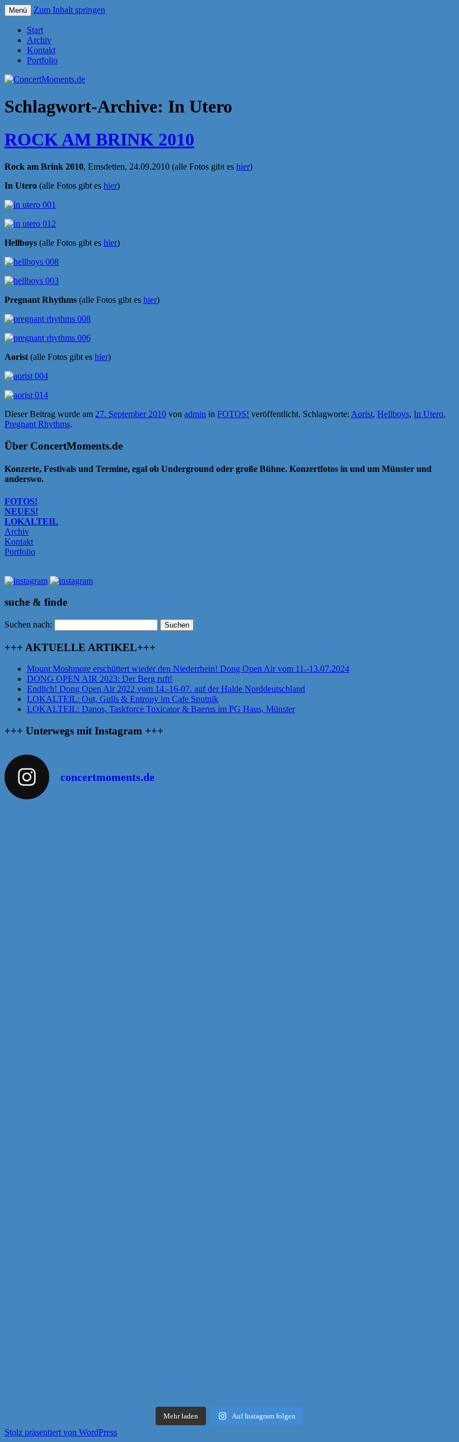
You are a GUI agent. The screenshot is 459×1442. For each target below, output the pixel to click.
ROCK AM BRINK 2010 (99, 139)
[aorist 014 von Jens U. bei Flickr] (26, 395)
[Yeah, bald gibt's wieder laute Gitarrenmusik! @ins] (116, 1299)
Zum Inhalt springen (69, 10)
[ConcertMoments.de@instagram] (71, 581)
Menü (18, 10)
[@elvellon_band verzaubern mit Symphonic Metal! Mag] (343, 1051)
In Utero (428, 414)
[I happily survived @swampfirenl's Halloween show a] (116, 848)
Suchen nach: (28, 624)
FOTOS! (233, 414)
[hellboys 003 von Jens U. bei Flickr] (31, 280)
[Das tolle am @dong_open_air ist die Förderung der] (116, 998)
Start (35, 30)
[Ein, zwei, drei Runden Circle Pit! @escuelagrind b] (116, 1246)
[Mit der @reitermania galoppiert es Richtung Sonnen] (116, 1189)
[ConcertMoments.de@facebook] (26, 581)
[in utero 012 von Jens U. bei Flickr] (30, 223)
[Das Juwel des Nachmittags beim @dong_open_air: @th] (116, 1051)
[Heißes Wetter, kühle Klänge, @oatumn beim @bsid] (116, 926)
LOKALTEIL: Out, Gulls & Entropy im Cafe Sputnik (122, 699)
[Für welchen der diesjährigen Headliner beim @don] (343, 1362)
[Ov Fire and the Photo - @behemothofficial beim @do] (343, 936)
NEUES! (21, 511)
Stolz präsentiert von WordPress (60, 1432)
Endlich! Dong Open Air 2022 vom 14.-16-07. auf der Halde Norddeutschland (166, 689)
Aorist (362, 414)
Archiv (39, 40)
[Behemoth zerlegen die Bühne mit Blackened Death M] (343, 1146)
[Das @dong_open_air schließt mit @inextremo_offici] (116, 1099)
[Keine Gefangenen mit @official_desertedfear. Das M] (343, 1194)
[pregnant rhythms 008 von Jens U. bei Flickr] (47, 319)
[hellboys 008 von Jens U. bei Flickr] (31, 261)
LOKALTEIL (31, 521)
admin (195, 414)
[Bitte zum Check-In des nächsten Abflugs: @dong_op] (343, 988)
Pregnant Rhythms (37, 424)
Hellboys (393, 414)
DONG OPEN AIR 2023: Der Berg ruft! (99, 678)
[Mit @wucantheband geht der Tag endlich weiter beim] (116, 1146)
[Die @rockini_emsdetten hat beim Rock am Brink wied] (343, 858)
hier (243, 166)
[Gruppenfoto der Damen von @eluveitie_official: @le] (343, 1299)
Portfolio (42, 60)
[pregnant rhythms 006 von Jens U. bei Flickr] (47, 338)
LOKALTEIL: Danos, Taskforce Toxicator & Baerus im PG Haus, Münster (161, 709)
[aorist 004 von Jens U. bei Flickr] (26, 376)
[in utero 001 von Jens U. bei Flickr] (30, 204)
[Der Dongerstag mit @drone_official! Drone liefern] (343, 1241)
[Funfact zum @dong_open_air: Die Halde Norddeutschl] (116, 1362)
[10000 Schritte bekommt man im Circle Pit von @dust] (343, 1099)
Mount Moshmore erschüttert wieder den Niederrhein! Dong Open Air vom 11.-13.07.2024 (188, 668)
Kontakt (41, 50)
